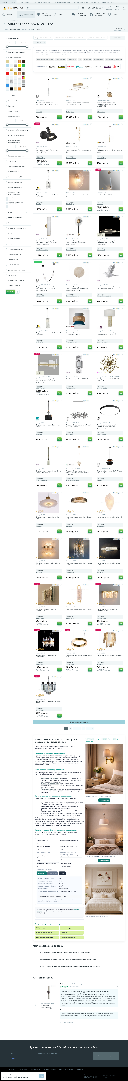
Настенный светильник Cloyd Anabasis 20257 (46, 610)
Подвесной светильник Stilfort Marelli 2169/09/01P (48, 333)
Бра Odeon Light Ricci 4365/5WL (77, 379)
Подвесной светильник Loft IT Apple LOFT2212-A (109, 471)
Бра (80, 59)
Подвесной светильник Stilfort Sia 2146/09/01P (47, 195)
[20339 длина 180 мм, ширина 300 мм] (79, 502)
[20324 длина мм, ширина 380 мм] (79, 548)
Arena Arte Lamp (101, 434)
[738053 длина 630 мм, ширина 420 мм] (79, 88)
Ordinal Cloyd (39, 710)
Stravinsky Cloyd (101, 618)
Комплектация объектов (61, 2)
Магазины (12, 1069)
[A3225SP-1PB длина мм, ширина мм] (110, 88)
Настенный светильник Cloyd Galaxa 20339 (78, 517)
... (117, 2)
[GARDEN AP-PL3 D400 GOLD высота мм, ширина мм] (110, 364)
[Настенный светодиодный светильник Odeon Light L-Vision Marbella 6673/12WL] (49, 992)
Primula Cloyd (70, 204)
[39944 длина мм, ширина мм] (49, 410)
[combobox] (12, 1058)
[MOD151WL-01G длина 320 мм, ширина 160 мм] (110, 318)
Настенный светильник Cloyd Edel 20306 (108, 564)
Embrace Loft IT (40, 296)
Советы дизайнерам (66, 1069)
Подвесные (87, 59)
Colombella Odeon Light (104, 296)
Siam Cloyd (39, 572)
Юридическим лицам (80, 2)
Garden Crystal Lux (102, 388)
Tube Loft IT (39, 112)
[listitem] (52, 66)
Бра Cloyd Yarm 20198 (104, 195)
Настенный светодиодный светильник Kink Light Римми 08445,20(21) (76, 242)
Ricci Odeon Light (71, 388)
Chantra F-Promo (71, 158)
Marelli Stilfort (39, 342)
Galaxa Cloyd (69, 526)
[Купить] (59, 117)
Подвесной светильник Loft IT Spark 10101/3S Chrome (78, 425)
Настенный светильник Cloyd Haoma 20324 (79, 564)
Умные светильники (48, 789)
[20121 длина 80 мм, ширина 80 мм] (79, 180)
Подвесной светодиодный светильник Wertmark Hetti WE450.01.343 (106, 242)
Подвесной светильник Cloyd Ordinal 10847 (48, 702)
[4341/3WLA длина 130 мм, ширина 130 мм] (110, 272)
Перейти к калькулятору (45, 59)
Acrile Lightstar (70, 112)
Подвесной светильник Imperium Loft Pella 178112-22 (77, 333)
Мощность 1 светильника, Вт (69, 856)
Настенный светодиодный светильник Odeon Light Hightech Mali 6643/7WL (47, 150)
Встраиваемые (98, 59)
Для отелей (95, 2)
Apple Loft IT (100, 480)
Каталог (12, 2)
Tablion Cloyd (70, 618)
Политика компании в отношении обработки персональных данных (91, 1076)
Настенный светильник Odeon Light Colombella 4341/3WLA (109, 287)
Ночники (119, 59)
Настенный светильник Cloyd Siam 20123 (48, 564)
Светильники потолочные (44, 937)
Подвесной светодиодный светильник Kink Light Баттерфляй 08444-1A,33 (77, 472)
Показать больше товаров (79, 722)
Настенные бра (66, 928)
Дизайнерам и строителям (41, 2)
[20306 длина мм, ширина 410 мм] (110, 548)
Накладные (109, 59)
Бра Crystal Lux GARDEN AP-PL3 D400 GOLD (108, 379)
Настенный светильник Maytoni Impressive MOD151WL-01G (107, 333)
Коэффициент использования (46, 863)
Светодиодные (60, 59)
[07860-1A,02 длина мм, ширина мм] (110, 134)
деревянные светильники (97, 38)
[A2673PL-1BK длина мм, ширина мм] (110, 410)
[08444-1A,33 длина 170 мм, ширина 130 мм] (79, 456)
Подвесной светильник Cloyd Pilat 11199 (47, 517)
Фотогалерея (35, 1069)
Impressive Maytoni (102, 342)
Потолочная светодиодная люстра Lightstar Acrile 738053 (78, 103)
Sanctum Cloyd (40, 664)
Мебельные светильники (44, 928)
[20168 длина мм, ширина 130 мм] (79, 594)
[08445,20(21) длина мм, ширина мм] (79, 226)
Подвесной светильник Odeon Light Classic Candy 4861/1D (48, 471)
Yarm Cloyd (100, 204)
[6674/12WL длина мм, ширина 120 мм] (49, 226)
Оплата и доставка (108, 2)
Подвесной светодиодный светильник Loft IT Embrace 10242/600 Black (45, 288)
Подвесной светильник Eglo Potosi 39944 (48, 425)
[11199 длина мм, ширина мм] (49, 502)
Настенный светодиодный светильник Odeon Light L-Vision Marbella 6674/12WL (47, 242)
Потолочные (72, 59)
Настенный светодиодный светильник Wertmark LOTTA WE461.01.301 (45, 380)
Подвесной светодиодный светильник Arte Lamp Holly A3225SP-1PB (106, 104)
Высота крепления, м (43, 846)
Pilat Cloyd (39, 526)
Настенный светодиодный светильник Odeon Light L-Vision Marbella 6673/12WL (49, 1008)
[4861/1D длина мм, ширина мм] (49, 456)
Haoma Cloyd (70, 572)
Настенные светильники (50, 784)
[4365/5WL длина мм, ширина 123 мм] (79, 364)
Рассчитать (41, 873)
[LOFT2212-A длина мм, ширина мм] (110, 456)
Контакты (79, 1069)
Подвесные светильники (50, 778)
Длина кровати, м (42, 840)
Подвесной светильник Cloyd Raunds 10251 (79, 656)
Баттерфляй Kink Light (72, 480)
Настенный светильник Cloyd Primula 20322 (109, 517)
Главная (4, 2)
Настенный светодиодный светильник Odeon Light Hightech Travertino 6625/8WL (77, 288)
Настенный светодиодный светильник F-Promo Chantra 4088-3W (78, 150)
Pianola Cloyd (100, 664)
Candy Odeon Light (41, 480)
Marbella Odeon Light (42, 250)
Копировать (53, 873)
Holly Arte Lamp (101, 112)
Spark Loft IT (69, 434)
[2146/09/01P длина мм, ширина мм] (49, 180)
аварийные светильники (43, 38)
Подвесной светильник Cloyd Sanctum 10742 (46, 656)
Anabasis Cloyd (40, 618)
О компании (23, 1069)
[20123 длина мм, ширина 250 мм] (49, 548)
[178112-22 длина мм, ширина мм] (79, 318)
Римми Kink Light (71, 250)
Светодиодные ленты (68, 937)
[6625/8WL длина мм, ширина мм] (79, 272)
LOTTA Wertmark (40, 388)
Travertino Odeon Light (72, 296)
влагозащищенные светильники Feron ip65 (70, 38)
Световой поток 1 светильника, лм (47, 857)
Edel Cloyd (100, 572)
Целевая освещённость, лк (68, 846)
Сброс (62, 873)
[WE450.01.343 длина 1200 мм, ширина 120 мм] (110, 226)
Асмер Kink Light (101, 158)
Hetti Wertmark (101, 250)
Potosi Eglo (39, 434)
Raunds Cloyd (70, 664)
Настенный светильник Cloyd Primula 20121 (79, 195)
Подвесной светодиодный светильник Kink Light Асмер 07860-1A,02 (109, 150)
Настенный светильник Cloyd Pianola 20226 (109, 656)
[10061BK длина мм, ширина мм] (49, 88)
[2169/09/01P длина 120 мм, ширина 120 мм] (49, 318)
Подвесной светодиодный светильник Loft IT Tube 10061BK (47, 103)
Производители (23, 2)
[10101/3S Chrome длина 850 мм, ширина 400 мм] (79, 410)
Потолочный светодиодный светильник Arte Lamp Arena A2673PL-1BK (106, 426)
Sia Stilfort (38, 204)
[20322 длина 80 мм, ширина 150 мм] (110, 502)
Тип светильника (65, 863)
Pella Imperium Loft (71, 342)
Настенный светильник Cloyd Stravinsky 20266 (107, 610)
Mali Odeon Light (40, 158)
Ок (42, 1076)
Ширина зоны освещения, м (69, 840)
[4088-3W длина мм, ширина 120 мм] (79, 134)
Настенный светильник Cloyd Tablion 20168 (79, 610)
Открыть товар (104, 800)
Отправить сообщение (106, 1056)
